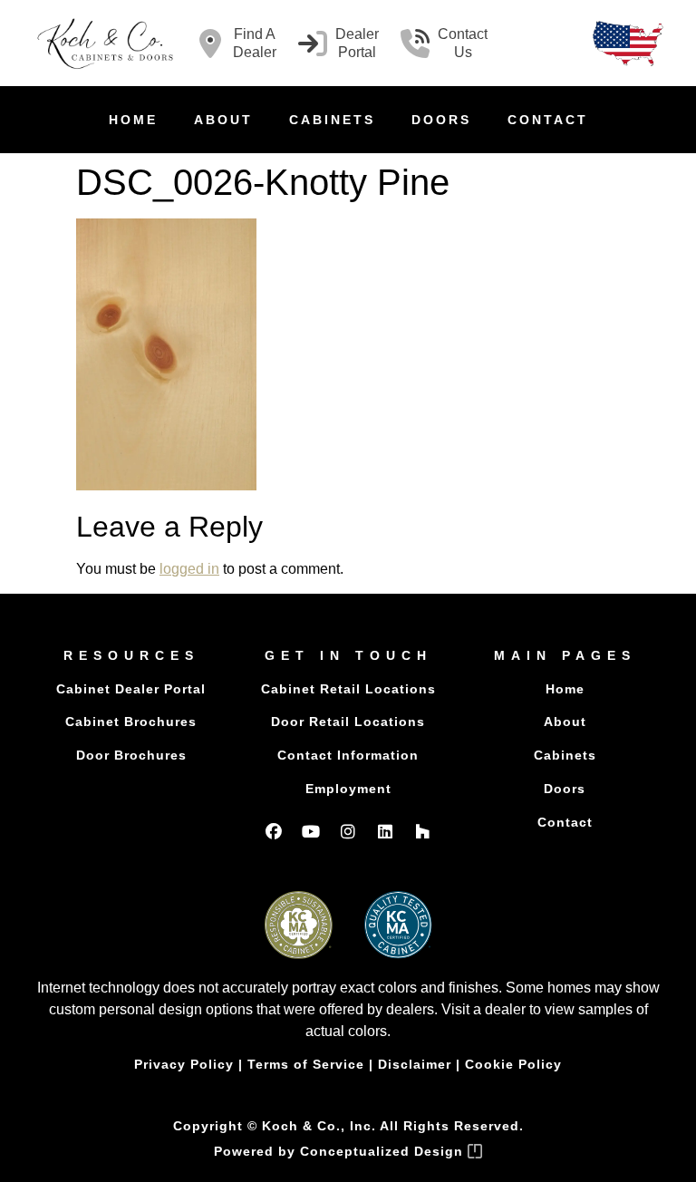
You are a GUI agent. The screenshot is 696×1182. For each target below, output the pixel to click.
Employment (348, 788)
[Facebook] (273, 831)
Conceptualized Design (384, 1151)
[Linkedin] (385, 831)
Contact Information (348, 755)
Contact (548, 119)
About (223, 119)
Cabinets (332, 119)
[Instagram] (348, 831)
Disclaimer (414, 1064)
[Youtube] (311, 831)
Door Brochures (131, 755)
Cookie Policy (513, 1064)
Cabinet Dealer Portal (131, 689)
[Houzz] (422, 831)
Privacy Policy (184, 1064)
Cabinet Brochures (131, 721)
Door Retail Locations (348, 721)
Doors (441, 119)
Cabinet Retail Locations (348, 689)
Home (133, 119)
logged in (189, 568)
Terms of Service (305, 1064)
